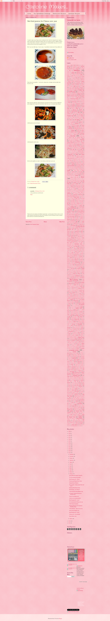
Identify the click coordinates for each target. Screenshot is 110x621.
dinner (82, 177)
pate (78, 317)
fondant (72, 207)
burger (77, 108)
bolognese (73, 97)
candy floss (79, 117)
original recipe (78, 308)
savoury (82, 364)
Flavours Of (77, 204)
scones (72, 365)
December (71, 454)
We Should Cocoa (71, 417)
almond (77, 68)
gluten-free (81, 224)
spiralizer (68, 382)
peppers (74, 321)
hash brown (72, 234)
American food (79, 71)
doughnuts (74, 182)
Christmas (82, 139)
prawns (36, 183)
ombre (73, 304)
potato (69, 333)
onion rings (72, 306)
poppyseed (74, 332)
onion (68, 306)
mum (74, 294)
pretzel (75, 336)
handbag (72, 232)
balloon (74, 82)
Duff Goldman (72, 184)
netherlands (68, 298)
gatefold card (81, 219)
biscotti (79, 91)
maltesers (82, 272)
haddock (68, 231)
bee (80, 86)
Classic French (80, 145)
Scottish (82, 365)
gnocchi (68, 225)
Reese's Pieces (82, 347)
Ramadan (78, 343)
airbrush (78, 67)
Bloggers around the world (72, 95)
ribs (74, 353)
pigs (70, 326)
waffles (71, 414)
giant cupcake (72, 221)
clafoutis (83, 144)
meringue (82, 282)
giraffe (80, 223)
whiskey (79, 419)
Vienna (82, 412)
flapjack (72, 204)
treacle (71, 403)
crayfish (77, 163)
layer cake (76, 258)
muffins (80, 293)
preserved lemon (69, 336)
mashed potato (71, 278)
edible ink (82, 187)
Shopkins (75, 370)
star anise (72, 383)
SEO (80, 366)
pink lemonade (77, 327)
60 (79, 65)
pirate (68, 328)
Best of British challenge (79, 88)
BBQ (74, 86)
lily (70, 264)
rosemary (75, 356)
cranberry (73, 163)
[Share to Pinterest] (47, 181)
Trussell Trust (81, 404)
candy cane (74, 117)
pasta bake (74, 316)
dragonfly (73, 183)
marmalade (68, 275)
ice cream (75, 246)
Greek (70, 227)
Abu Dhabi (74, 66)
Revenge (69, 351)
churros (78, 143)
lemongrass (68, 262)
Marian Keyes (81, 274)
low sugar (78, 268)
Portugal (83, 332)
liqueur (82, 264)
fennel (74, 199)
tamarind (68, 393)
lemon (81, 259)
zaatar (83, 424)
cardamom (73, 120)
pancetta (68, 313)
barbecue (77, 84)
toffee (70, 401)
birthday (75, 90)
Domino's (72, 181)
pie (79, 325)
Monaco (82, 289)
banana (68, 84)
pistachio (75, 328)
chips (80, 134)
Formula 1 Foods (71, 212)
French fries (82, 214)
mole (69, 289)
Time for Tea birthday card (74, 496)
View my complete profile (71, 59)
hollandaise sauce (80, 239)
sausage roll (77, 364)
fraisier (70, 213)
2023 (69, 433)
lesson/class (77, 262)
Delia (83, 174)
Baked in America (71, 81)
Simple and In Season (76, 372)
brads (69, 101)
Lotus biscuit (69, 267)
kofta (82, 254)
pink (73, 327)
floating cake (82, 204)
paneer (72, 313)
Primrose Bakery (80, 336)
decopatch (74, 174)
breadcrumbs (78, 103)
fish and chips (73, 203)
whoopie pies (72, 422)
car (83, 118)
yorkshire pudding (74, 424)
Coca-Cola (81, 147)
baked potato (78, 81)
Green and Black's (76, 227)
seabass (78, 366)
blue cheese (78, 96)
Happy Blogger (77, 232)
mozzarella (82, 292)
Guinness (78, 230)
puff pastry (80, 338)
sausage (72, 364)
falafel (71, 197)
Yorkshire (68, 424)
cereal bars (76, 124)
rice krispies (69, 354)
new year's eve (79, 298)
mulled (71, 294)
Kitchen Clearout (69, 254)
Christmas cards (79, 141)
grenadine (78, 229)
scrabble (68, 366)
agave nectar (73, 67)
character (73, 125)
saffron (68, 361)
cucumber (81, 169)
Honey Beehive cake (72, 516)
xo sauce (73, 423)
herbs (79, 236)
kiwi (79, 254)
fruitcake (81, 216)
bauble (71, 86)
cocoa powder (78, 148)
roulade (69, 358)
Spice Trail (76, 381)
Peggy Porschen (78, 320)
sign (77, 371)
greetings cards (70, 229)
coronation (74, 159)
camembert (77, 115)
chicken (72, 130)
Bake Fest (82, 79)
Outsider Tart (75, 309)
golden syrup (82, 225)
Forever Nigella (80, 210)
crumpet (74, 169)
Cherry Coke (81, 129)
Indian (78, 247)
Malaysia (78, 272)
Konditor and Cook (70, 256)
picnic (72, 325)
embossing (76, 191)
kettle (68, 253)
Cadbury (72, 112)
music (68, 295)
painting (68, 311)
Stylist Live (81, 387)
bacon (68, 79)
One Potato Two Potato (79, 305)
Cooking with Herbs (79, 157)
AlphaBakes (76, 70)
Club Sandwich (76, 147)
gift (76, 221)
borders (82, 98)
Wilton (77, 422)
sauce (68, 364)
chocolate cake (82, 136)
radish (82, 342)
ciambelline (82, 143)
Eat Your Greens (78, 186)
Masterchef (76, 278)
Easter (72, 186)
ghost (81, 220)
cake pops (74, 114)
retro (83, 350)
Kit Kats (82, 253)
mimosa (77, 286)
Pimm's (74, 326)
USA (82, 408)
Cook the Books (80, 153)
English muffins (80, 192)
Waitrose (75, 414)
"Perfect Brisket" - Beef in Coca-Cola (75, 508)
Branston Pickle (73, 101)
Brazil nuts (82, 101)
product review (81, 337)
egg (75, 188)
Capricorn (80, 118)
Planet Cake (72, 330)
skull (67, 375)
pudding (76, 338)
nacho (80, 295)
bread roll (79, 102)
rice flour (81, 353)
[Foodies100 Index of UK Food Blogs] (72, 564)
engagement (74, 192)
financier (68, 202)
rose (71, 356)
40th (77, 65)
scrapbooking (73, 366)
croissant (72, 168)
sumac (72, 388)
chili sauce (74, 133)
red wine (77, 347)
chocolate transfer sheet (76, 138)
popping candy (69, 332)
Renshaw (73, 348)
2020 (69, 439)
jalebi (83, 248)
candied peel (69, 117)
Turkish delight (78, 406)
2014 (69, 450)
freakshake (81, 213)
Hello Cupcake (70, 236)
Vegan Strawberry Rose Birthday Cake (76, 491)
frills (76, 215)
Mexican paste (76, 283)
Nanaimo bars (70, 297)
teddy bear (82, 396)
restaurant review (74, 350)
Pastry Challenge (73, 317)
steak (83, 383)
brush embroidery (71, 107)
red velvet (72, 347)
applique (68, 75)
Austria (83, 76)
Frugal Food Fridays (71, 216)
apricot (72, 75)
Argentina (81, 75)
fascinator (68, 198)
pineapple (69, 327)
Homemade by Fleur (70, 240)
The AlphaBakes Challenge (42, 14)
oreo (68, 308)
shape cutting (77, 367)
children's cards (73, 132)
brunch (83, 106)
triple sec (71, 404)
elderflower (75, 189)
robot (71, 355)
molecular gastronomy (75, 289)
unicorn (79, 407)
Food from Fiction (72, 208)
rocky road (82, 355)
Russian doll (76, 360)
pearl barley (69, 320)
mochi (75, 288)
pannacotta (76, 313)
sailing (71, 361)
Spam (78, 380)
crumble (69, 169)
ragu (67, 343)
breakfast (73, 104)
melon (83, 281)
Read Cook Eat (76, 346)
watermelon (80, 415)
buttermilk (68, 110)
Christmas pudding (70, 142)
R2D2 (76, 342)
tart (79, 393)
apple (81, 74)
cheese (70, 127)
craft (69, 163)
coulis (79, 160)
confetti (73, 152)
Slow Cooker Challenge (75, 376)
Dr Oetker (80, 182)
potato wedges (80, 333)
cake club (79, 113)
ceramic (68, 124)
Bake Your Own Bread (76, 80)
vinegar (72, 413)
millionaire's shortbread (70, 286)
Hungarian (82, 245)
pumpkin (73, 340)
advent (78, 66)
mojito (83, 288)
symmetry (73, 392)
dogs (83, 180)
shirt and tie (79, 369)
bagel (72, 79)
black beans (79, 92)
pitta (78, 328)
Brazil (79, 101)
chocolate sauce (69, 138)
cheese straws (82, 127)
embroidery (81, 191)
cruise (83, 168)
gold (78, 225)
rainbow (71, 343)
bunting (73, 108)
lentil (73, 262)
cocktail (68, 148)
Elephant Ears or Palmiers (73, 483)
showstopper (72, 371)
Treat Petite (79, 403)
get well (77, 220)
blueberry (82, 96)
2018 (69, 443)
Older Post (62, 221)
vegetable (71, 411)
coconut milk (71, 149)
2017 (69, 445)
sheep (75, 369)
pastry (68, 317)
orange (81, 306)
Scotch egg (77, 365)
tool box (68, 402)
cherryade (68, 130)
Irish (72, 248)
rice (77, 353)
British (69, 106)
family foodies (76, 197)
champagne (68, 125)
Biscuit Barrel (69, 92)
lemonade (81, 261)
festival (83, 199)
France (73, 213)
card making (77, 119)
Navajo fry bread (76, 297)
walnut (83, 414)
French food (77, 214)
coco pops (73, 148)
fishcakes (78, 203)
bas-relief (74, 85)
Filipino (77, 200)
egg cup (79, 188)
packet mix (72, 310)
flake (82, 203)
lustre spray (71, 269)
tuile (67, 406)
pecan (73, 320)
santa (82, 363)
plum (79, 330)
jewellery (68, 252)
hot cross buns (73, 241)
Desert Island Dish (71, 175)
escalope (80, 193)
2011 (69, 523)
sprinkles (83, 382)
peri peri (69, 322)
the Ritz (82, 398)
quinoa (80, 341)
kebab (82, 252)
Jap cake (71, 251)
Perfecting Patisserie (81, 321)
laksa (68, 257)
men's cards (77, 282)
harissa (68, 234)
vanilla (79, 409)
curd (78, 171)
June (70, 466)
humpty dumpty (77, 245)
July (70, 464)
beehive (70, 87)
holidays (75, 239)
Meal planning (74, 280)
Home (29, 14)
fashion (73, 198)
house (81, 242)
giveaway (68, 224)
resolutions (77, 348)
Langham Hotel (80, 257)
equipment (69, 193)
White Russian (79, 420)
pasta (69, 316)
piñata (82, 326)
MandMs (74, 273)
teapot (79, 396)
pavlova (82, 317)
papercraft (72, 314)
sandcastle (68, 363)
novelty (76, 302)
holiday (71, 239)
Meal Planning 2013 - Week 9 (74, 479)
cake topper (81, 114)
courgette (72, 161)
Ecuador (69, 187)
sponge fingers (75, 382)
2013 (69, 452)
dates (80, 172)
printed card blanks (74, 337)
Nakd (83, 295)
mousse (74, 292)
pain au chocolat (80, 310)
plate (76, 330)
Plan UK (68, 330)
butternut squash (74, 111)
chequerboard (72, 129)
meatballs (75, 281)
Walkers (79, 414)
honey (76, 240)
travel (80, 402)
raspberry (78, 344)
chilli (78, 133)
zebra (69, 425)
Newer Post (28, 221)
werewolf (74, 419)
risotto (82, 354)
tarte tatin (71, 394)
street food (68, 387)
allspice (73, 68)
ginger (83, 221)
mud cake (75, 293)
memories (69, 282)
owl (79, 309)
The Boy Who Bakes (76, 398)
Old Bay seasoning (81, 303)
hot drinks (78, 241)
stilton (83, 385)
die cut (76, 177)
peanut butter (77, 319)
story (76, 386)
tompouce (81, 401)
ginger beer (70, 223)
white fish (74, 420)
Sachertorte (81, 360)
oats (76, 303)
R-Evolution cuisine (71, 342)
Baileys (79, 79)
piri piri (71, 328)
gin (80, 221)
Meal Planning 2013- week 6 (74, 512)
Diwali (79, 178)
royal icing (82, 358)
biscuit (82, 91)
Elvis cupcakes (72, 191)
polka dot (82, 330)
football (75, 210)
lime (73, 264)
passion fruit (82, 315)
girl (82, 223)
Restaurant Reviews (59, 14)
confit (76, 152)
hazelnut (68, 235)
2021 (69, 437)
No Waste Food (75, 300)
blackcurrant (74, 93)
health (72, 235)
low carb (68, 268)
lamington (75, 257)
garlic (77, 219)
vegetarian (69, 412)
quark (78, 340)
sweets (82, 391)
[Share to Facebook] (46, 181)
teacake (76, 396)
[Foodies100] (69, 565)
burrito (82, 108)
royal (79, 358)
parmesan (81, 314)
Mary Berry (72, 277)
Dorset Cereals (77, 181)
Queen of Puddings (71, 341)
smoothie (75, 377)
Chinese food (32, 183)
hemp (76, 236)
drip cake (81, 183)
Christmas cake (72, 141)
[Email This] (42, 181)
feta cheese (73, 200)
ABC (82, 65)
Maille (75, 272)
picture (76, 325)
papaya (80, 313)
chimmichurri (70, 134)
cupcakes (73, 171)
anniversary (79, 73)
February (71, 473)
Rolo (69, 356)
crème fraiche (72, 166)
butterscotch (81, 110)
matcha (80, 278)
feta (69, 200)
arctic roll (76, 75)
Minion (69, 288)
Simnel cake (69, 372)
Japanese (76, 251)
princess (68, 337)
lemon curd (69, 261)
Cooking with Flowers (70, 157)
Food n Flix (69, 209)
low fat (72, 268)
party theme (76, 315)
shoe (83, 369)
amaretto (68, 71)
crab (83, 161)
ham (81, 231)
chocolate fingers (72, 137)
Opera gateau (77, 306)
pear (82, 319)
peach (68, 319)
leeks (72, 259)
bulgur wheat (81, 107)
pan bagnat (76, 311)
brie (83, 104)
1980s (71, 65)
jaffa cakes (79, 248)
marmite (73, 275)
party (71, 315)
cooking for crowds (80, 155)
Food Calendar (82, 206)
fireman (78, 202)
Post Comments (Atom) (35, 224)
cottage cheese (69, 160)
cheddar (82, 125)
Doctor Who (74, 180)
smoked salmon (69, 377)
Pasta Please (80, 316)
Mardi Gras (72, 274)
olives (69, 304)
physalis (68, 325)
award (73, 77)
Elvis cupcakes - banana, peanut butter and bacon (76, 485)
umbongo (75, 407)
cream (73, 164)
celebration (77, 123)
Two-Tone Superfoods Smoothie (75, 477)
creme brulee (79, 165)
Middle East (69, 284)
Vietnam (68, 413)
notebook (81, 300)
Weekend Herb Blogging (71, 418)
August (71, 462)
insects (82, 247)
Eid (71, 189)
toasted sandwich (81, 399)
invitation (68, 248)
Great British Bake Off (80, 226)
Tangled (72, 393)
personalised (77, 322)
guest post (73, 230)
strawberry (80, 386)
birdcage (71, 90)
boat (69, 97)
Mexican (70, 283)
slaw (70, 375)
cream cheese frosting (79, 164)
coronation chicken (80, 159)
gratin (73, 226)
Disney (76, 178)
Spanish (82, 380)
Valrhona (75, 409)
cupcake (68, 170)
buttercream (74, 109)
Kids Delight (72, 253)
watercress (70, 415)
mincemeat (73, 287)
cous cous (76, 161)
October (71, 458)
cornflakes (69, 159)
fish (67, 203)
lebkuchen (68, 259)
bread (69, 102)
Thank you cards (80, 397)
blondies (80, 95)
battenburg (81, 85)
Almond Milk (82, 68)
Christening (76, 139)
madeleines (71, 272)
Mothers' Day (81, 291)
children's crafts (80, 131)
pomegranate (70, 331)
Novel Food (72, 302)
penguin (83, 320)
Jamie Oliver (73, 250)
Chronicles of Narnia (73, 143)
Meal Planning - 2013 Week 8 (74, 489)
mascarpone (82, 277)
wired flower (81, 422)
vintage (76, 413)
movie (78, 292)
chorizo (83, 138)
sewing (72, 367)
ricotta (79, 354)
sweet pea (71, 391)
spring (79, 382)
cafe (75, 112)
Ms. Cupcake (70, 293)
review (74, 352)
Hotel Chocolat (70, 242)
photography (80, 324)
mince (81, 286)
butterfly (80, 109)
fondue (77, 206)
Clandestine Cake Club (72, 145)
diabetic (72, 177)
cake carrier (75, 113)
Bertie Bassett (72, 88)
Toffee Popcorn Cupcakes (73, 503)
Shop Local (70, 370)
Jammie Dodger (79, 250)
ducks (68, 184)
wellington (68, 419)
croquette (76, 168)
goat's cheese (73, 225)
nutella (69, 303)
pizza (81, 329)
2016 (69, 446)
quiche (76, 341)
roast (68, 355)
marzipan (77, 277)
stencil (69, 385)
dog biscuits (79, 180)
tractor (76, 402)
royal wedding (70, 359)
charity (78, 125)
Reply (31, 194)
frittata (79, 215)
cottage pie (75, 160)
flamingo (68, 204)
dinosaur (72, 178)
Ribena (72, 353)
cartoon (82, 120)
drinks (77, 183)
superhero (81, 388)
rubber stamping (76, 359)
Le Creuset (81, 258)
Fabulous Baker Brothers (71, 195)
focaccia (68, 206)
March (71, 471)
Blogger (60, 618)
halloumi (72, 231)
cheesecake (70, 128)
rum (81, 359)
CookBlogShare (70, 154)
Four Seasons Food (80, 212)
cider (74, 144)
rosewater (82, 356)
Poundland (68, 335)
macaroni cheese (77, 269)
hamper (68, 232)
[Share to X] (45, 181)
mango (79, 273)
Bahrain (75, 79)
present (82, 335)
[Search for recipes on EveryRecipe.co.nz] (70, 52)
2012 (69, 521)
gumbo (82, 230)
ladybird (76, 256)
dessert (76, 175)
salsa (82, 361)
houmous (76, 242)
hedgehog (82, 235)
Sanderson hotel (73, 363)
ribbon (68, 353)
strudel (77, 387)
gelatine (68, 220)
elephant (79, 189)
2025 (69, 431)
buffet (77, 107)
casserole (72, 122)
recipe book (81, 346)
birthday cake (81, 90)
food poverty (77, 209)
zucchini (80, 425)
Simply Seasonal (75, 374)
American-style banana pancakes (75, 498)
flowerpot (76, 205)
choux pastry (71, 139)
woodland (68, 423)
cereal (72, 124)
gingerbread (75, 223)
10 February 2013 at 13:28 (39, 191)
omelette (76, 304)
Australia (79, 76)
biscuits (74, 92)
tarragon (76, 393)
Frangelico (77, 213)
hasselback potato (78, 234)
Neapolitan (81, 297)
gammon (81, 218)
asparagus (68, 76)
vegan (83, 409)
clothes (68, 147)
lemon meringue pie (75, 261)
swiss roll (68, 392)
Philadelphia (73, 324)
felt (70, 199)
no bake (76, 299)
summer (76, 388)
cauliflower (80, 122)
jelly (79, 251)
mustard (71, 295)
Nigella (71, 299)
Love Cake (80, 267)
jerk (82, 251)
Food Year (70, 210)
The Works (68, 399)
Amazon (73, 71)
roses (79, 356)
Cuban (77, 169)
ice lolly (80, 246)
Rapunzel (73, 344)
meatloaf (80, 281)
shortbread (79, 370)
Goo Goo (69, 226)
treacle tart (74, 403)
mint (72, 288)
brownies (78, 106)
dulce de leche (78, 184)
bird (67, 90)
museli (77, 294)
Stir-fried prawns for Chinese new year (76, 502)
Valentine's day (69, 409)
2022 (69, 435)
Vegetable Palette (79, 411)
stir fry (39, 183)
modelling (79, 288)
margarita (76, 274)
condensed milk (80, 150)
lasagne (68, 258)
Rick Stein (74, 354)
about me (68, 66)
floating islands (70, 205)
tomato (77, 401)
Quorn (83, 341)
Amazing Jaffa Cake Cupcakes (73, 20)
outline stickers (69, 309)
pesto (81, 322)
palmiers (72, 311)
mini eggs (82, 287)
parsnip (68, 315)
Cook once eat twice (74, 153)
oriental (72, 308)
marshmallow (77, 275)
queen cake (82, 340)
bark (71, 85)
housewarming (69, 243)
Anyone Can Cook (76, 74)
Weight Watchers (79, 418)
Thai (73, 397)
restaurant (82, 348)
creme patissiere (77, 166)
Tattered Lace (76, 394)
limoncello (78, 264)
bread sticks (72, 103)
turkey (73, 406)
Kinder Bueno (77, 253)
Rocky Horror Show (76, 355)
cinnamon (78, 144)
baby (77, 77)
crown (80, 168)
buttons (68, 112)
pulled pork (69, 340)
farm (82, 197)
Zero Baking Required (74, 425)
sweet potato (76, 391)
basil (78, 85)
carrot (78, 120)
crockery (68, 168)
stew (72, 385)
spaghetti (75, 380)
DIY (82, 178)
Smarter (82, 376)
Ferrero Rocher (78, 199)
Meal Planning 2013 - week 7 (74, 500)
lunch (83, 268)
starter (80, 383)
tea (80, 394)
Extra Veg (81, 194)
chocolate (73, 136)
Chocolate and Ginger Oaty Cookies (75, 481)
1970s (68, 65)
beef (83, 86)
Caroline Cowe (71, 58)
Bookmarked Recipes (75, 98)
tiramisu (73, 399)
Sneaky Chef (81, 377)
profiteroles (71, 338)
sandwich (78, 363)
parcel (77, 314)
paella (76, 310)
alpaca (70, 70)
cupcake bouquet (76, 170)
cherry (77, 129)
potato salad (75, 333)
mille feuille (81, 284)
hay (82, 234)
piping (82, 327)
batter (68, 86)
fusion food (72, 218)
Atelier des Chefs (74, 76)
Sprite (69, 383)
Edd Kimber (74, 187)
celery (82, 123)
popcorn (81, 331)
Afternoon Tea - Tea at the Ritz (74, 514)
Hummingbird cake (70, 245)
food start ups (82, 209)
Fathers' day (77, 198)
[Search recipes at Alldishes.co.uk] (80, 590)
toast (76, 399)
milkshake (75, 284)
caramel (70, 119)
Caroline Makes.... (47, 7)
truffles (75, 404)
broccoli (73, 106)
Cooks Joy (75, 158)
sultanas (68, 388)
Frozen (82, 215)
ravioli (71, 346)
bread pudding (74, 102)
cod (77, 149)
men (73, 282)
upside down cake (76, 408)
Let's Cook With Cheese (73, 263)
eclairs (83, 186)
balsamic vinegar (80, 82)
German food (73, 220)
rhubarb (82, 351)
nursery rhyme (82, 302)
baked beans (82, 80)
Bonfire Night (78, 97)
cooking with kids (70, 158)
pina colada (78, 326)
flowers (81, 205)
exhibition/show (75, 194)
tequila (70, 397)
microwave (81, 283)
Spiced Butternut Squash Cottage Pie (75, 475)
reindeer (69, 348)
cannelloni (72, 118)
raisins (75, 343)
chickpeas (78, 130)
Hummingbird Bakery (78, 243)
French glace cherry (71, 215)
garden (73, 219)
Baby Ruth (81, 77)
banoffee (73, 83)
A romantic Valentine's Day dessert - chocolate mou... (75, 494)
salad (74, 361)
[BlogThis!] (44, 181)
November (72, 456)
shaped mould (70, 369)
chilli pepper (82, 133)
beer (73, 87)
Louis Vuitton (75, 267)
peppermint (70, 321)
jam (69, 250)
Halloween (77, 231)
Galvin (77, 218)
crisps (82, 166)
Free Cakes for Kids (70, 214)
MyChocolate (76, 295)
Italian (75, 248)
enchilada (68, 192)
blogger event (80, 93)
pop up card (77, 331)
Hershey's (73, 237)
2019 (69, 441)
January (71, 518)
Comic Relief (74, 150)
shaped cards (82, 367)
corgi (79, 158)
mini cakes (78, 287)
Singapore (81, 374)
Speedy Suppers (69, 381)
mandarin (69, 273)
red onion (68, 347)
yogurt (81, 423)
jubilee (72, 252)
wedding (80, 417)
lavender (72, 258)
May (70, 468)
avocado (69, 77)
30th (74, 65)
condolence (68, 152)
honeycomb (80, 240)
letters (80, 263)
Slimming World (76, 375)
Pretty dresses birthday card (74, 510)
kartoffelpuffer (77, 252)
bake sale (69, 80)
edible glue (78, 187)
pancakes (81, 311)
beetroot (77, 87)
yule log (80, 424)
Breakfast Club (79, 104)
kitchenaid (75, 254)
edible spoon (70, 188)
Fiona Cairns (73, 202)
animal (72, 73)
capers (76, 118)
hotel (82, 241)
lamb (71, 257)
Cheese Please (76, 127)
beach (78, 86)
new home (73, 298)
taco (77, 392)
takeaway (81, 392)
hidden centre (78, 237)
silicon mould (81, 371)
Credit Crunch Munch (71, 165)
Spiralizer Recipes (74, 14)
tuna (70, 406)
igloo (74, 247)
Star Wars (76, 383)
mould (70, 292)
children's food (69, 133)
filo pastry (81, 200)
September (72, 460)
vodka (80, 413)
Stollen (73, 386)
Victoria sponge (76, 412)
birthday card (72, 91)
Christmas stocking (77, 142)
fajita (68, 197)
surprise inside (74, 389)
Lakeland (80, 256)
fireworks (81, 202)
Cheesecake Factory (77, 128)
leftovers (76, 259)
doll (68, 181)
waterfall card (75, 415)
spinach (82, 381)
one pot (74, 305)
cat (76, 122)
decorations (79, 174)
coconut (82, 148)
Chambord (81, 124)
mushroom (81, 294)
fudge (68, 218)
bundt (68, 108)
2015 (69, 448)
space (71, 380)
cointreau (68, 150)
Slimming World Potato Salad (74, 487)
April (71, 469)
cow (80, 162)
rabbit (79, 342)
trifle (67, 404)
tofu (73, 401)
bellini (68, 88)
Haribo (82, 232)
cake (79, 112)
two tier (71, 407)
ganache (68, 219)
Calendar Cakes (70, 116)
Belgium (81, 87)
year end (77, 423)
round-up (74, 358)
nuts (72, 303)
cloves (71, 147)
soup (68, 380)
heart (75, 235)
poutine (73, 335)
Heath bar (78, 235)
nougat (68, 302)
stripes (73, 387)
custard (68, 172)
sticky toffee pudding (77, 385)
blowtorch (72, 96)
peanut (72, 319)
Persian (73, 322)
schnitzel (68, 365)
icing (70, 247)
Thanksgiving (69, 398)
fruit (77, 216)
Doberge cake (69, 180)
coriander (82, 158)
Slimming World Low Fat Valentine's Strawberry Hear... (75, 506)
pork (79, 332)
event (71, 194)
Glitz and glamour (75, 224)
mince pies (68, 287)
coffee (81, 149)
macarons (82, 269)
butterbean (68, 109)
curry (81, 171)
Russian (71, 360)
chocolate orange (80, 137)
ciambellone (70, 144)
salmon (78, 361)
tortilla (72, 402)
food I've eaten (81, 208)
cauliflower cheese (70, 123)
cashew (68, 122)
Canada (82, 115)
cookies (76, 154)
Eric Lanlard (75, 193)
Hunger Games (70, 246)
